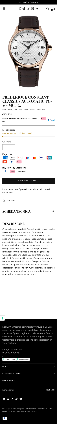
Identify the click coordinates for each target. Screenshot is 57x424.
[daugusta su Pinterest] (8, 399)
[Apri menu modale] (3, 8)
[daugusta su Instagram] (12, 399)
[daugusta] (28, 8)
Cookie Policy (24, 359)
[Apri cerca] (47, 8)
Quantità (6, 141)
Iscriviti (50, 390)
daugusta (21, 409)
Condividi (10, 200)
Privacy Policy (10, 359)
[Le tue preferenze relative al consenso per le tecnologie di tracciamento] (2, 318)
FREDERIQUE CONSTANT (15, 109)
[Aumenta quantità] (5, 147)
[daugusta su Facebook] (4, 399)
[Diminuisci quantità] (12, 147)
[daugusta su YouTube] (21, 399)
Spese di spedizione (28, 189)
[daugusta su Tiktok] (16, 399)
